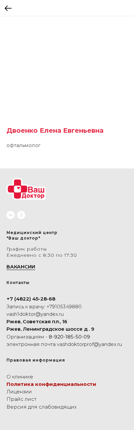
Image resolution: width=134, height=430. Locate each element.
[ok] (21, 215)
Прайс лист (21, 399)
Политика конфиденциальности (51, 384)
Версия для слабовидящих (42, 407)
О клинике (20, 377)
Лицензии (19, 391)
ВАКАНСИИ (21, 267)
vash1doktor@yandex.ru (35, 314)
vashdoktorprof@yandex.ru (89, 344)
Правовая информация (36, 360)
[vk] (11, 215)
